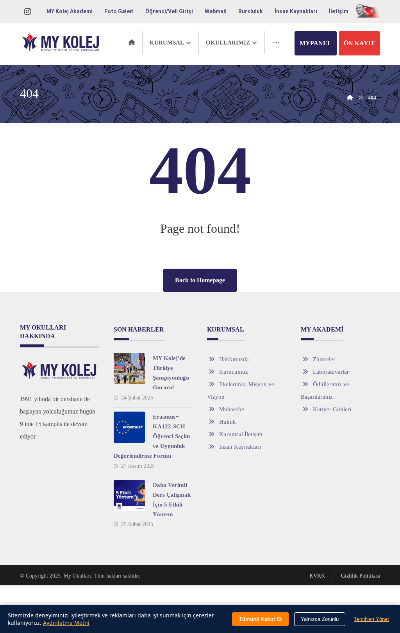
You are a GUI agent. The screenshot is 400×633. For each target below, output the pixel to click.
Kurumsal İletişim (240, 434)
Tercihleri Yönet (371, 619)
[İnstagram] (28, 12)
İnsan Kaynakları (240, 447)
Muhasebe (231, 409)
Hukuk (227, 422)
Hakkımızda (234, 359)
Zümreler (324, 359)
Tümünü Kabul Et (260, 619)
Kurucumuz (233, 372)
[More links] (276, 42)
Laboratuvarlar (331, 372)
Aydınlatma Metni (66, 622)
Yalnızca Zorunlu (320, 619)
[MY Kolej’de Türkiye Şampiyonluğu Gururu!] (129, 368)
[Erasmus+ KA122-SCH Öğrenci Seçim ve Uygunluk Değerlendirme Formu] (129, 427)
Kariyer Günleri (332, 409)
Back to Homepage (200, 280)
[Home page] (350, 98)
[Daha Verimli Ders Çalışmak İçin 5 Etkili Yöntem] (129, 495)
